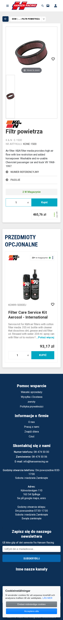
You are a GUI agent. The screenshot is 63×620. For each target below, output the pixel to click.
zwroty (31, 401)
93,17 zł (47, 346)
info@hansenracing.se (35, 461)
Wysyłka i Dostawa (31, 396)
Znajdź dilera (31, 431)
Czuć (31, 436)
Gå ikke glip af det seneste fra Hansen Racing (28, 542)
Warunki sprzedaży (31, 392)
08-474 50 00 (41, 451)
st (28, 202)
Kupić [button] (44, 202)
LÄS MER (47, 598)
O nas (31, 422)
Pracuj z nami (31, 426)
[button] (7, 5)
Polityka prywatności (31, 406)
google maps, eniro (35, 498)
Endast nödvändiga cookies (31, 604)
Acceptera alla (31, 611)
